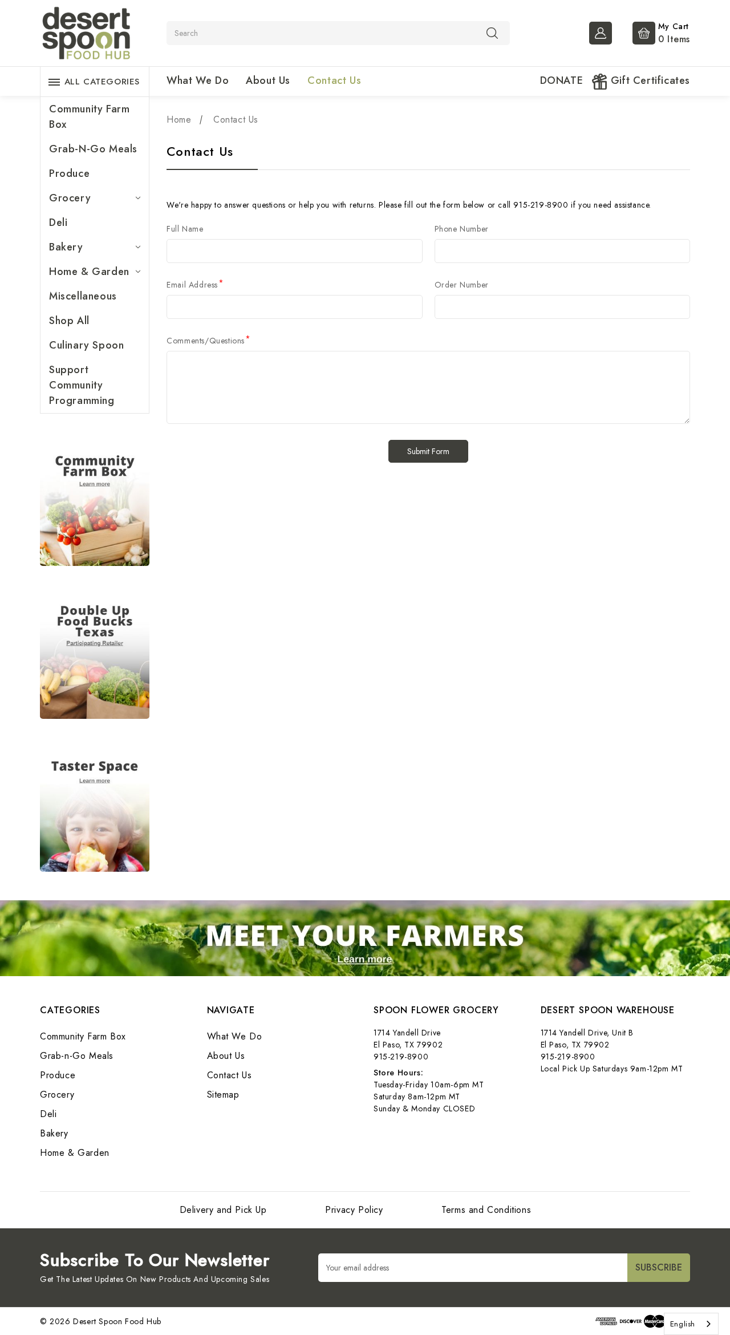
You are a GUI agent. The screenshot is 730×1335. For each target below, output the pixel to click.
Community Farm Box (89, 117)
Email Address (195, 284)
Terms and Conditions (486, 1209)
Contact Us (334, 80)
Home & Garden (89, 271)
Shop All (69, 320)
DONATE (561, 80)
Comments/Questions (208, 340)
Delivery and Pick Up (223, 1209)
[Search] (492, 32)
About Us (268, 80)
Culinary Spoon (86, 345)
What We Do (198, 80)
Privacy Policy (354, 1209)
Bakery (66, 247)
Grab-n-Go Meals (93, 148)
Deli (58, 222)
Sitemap (223, 1094)
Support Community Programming (82, 385)
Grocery (70, 198)
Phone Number (462, 228)
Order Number (462, 284)
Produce (69, 173)
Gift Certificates (648, 80)
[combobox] (691, 1324)
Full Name (185, 228)
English (682, 1323)
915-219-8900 (401, 1056)
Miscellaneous (83, 296)
